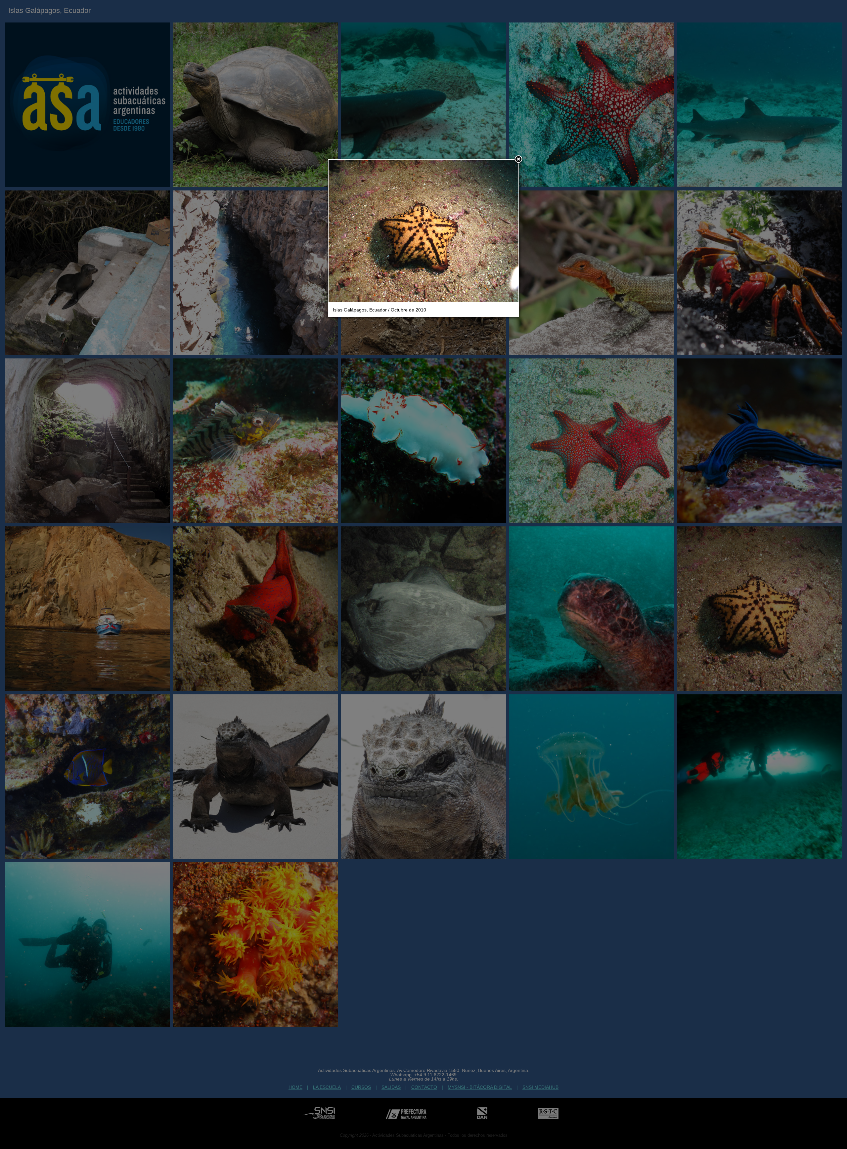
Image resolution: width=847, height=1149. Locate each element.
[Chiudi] (518, 160)
